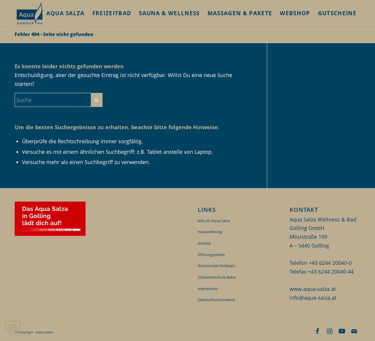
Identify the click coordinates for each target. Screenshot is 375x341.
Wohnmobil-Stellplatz (216, 265)
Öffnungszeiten (211, 254)
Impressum (208, 288)
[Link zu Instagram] (329, 330)
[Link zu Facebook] (317, 330)
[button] (13, 328)
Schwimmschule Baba (217, 277)
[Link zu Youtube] (342, 330)
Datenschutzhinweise (216, 299)
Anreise (204, 243)
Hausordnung (210, 231)
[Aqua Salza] (38, 13)
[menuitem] (65, 13)
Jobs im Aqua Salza (214, 220)
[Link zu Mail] (354, 330)
